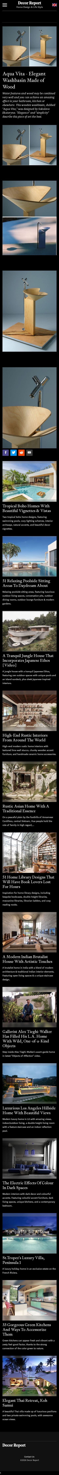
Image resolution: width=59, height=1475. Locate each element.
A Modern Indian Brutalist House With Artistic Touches (27, 959)
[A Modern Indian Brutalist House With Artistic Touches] (29, 932)
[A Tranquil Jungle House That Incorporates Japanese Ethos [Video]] (29, 631)
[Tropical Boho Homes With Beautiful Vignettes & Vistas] (29, 481)
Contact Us (29, 1456)
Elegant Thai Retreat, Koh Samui (24, 1403)
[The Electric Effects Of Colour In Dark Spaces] (29, 1158)
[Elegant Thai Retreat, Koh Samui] (29, 1376)
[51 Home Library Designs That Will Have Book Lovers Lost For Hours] (29, 852)
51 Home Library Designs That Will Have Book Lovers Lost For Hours (28, 882)
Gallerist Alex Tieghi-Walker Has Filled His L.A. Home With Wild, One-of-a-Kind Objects (27, 1038)
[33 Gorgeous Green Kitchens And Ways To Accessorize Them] (29, 1300)
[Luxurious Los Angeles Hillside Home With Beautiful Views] (29, 1083)
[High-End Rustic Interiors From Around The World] (29, 711)
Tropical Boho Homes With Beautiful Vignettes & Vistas (26, 508)
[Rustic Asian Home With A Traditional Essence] (29, 781)
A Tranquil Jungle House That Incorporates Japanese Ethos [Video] (28, 660)
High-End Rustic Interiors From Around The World (25, 737)
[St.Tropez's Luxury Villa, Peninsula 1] (29, 1233)
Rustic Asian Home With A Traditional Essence (25, 808)
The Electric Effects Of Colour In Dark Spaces (28, 1185)
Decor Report (29, 3)
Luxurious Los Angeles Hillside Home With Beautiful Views (29, 1110)
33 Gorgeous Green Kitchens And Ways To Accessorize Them (26, 1329)
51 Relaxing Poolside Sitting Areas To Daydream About (26, 583)
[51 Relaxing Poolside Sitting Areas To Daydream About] (29, 556)
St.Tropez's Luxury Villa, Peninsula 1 (23, 1260)
